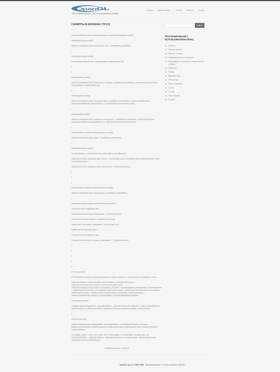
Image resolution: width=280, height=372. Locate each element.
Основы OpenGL (175, 50)
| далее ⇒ (125, 348)
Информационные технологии (181, 58)
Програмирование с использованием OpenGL (165, 365)
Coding (171, 72)
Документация (164, 10)
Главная (150, 10)
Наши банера (174, 96)
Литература (173, 80)
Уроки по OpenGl (175, 84)
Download (172, 68)
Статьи (179, 10)
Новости (190, 10)
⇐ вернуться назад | (112, 348)
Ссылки (171, 92)
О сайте (201, 10)
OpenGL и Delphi (175, 54)
